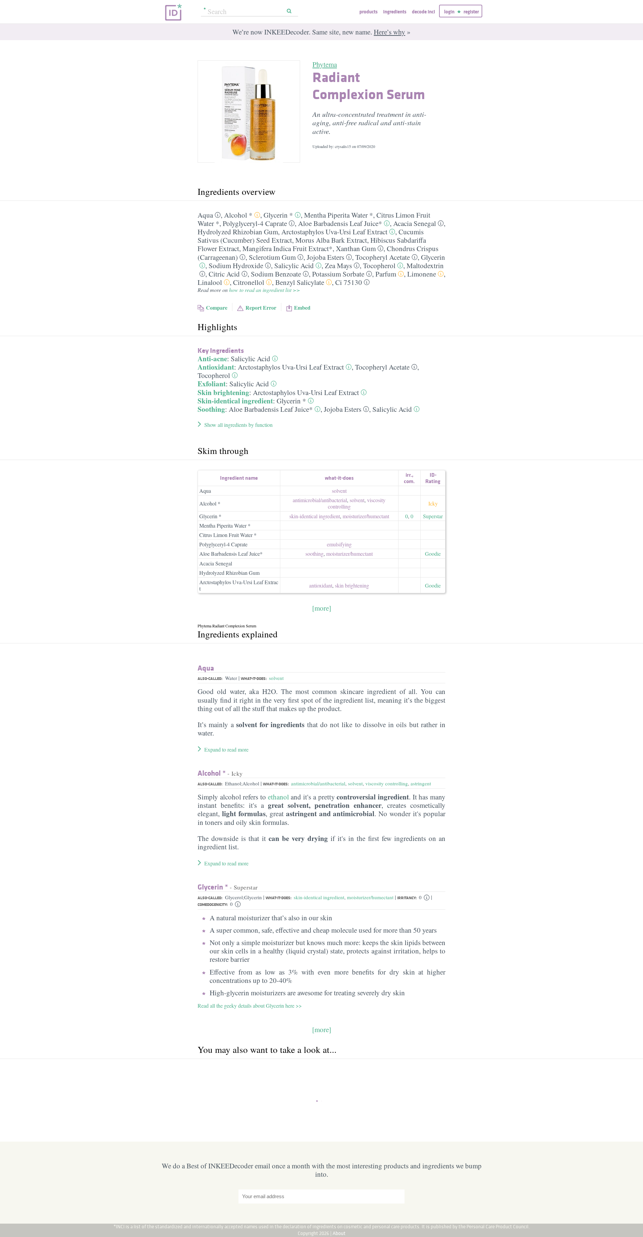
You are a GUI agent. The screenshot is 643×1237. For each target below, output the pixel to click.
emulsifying (339, 544)
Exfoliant (212, 384)
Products (368, 11)
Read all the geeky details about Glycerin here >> (250, 1005)
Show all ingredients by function (238, 424)
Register (471, 11)
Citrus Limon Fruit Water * (228, 534)
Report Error (260, 307)
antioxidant (320, 585)
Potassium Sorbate (338, 274)
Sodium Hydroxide (236, 265)
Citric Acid (224, 274)
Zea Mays (338, 265)
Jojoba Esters (325, 257)
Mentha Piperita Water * (338, 215)
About (339, 1233)
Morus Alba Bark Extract (331, 240)
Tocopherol (379, 265)
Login (449, 11)
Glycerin (433, 257)
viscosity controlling (386, 783)
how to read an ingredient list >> (264, 289)
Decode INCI (423, 11)
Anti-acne (212, 359)
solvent (339, 490)
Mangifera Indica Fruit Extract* (287, 248)
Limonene (421, 274)
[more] (321, 608)
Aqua (205, 215)
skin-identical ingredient (314, 516)
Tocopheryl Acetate (382, 257)
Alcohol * (238, 215)
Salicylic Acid (294, 265)
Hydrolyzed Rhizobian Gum (238, 231)
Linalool (210, 282)
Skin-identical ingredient (235, 401)
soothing (314, 553)
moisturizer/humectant (370, 897)
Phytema (324, 64)
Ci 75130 (348, 282)
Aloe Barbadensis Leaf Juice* (340, 223)
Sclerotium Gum (272, 257)
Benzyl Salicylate (299, 282)
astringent (421, 783)
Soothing (211, 409)
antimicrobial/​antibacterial (320, 500)
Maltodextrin (425, 265)
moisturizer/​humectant (366, 516)
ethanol (278, 796)
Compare (216, 307)
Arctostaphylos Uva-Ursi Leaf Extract (334, 231)
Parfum (385, 274)
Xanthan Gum (356, 248)
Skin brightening (223, 392)
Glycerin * (278, 215)
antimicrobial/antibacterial (318, 783)
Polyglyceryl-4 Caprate (255, 223)
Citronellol (248, 282)
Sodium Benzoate (276, 274)
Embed (302, 307)
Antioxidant (216, 367)
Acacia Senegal (414, 223)
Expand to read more (226, 749)
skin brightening (352, 585)
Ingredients (394, 11)
